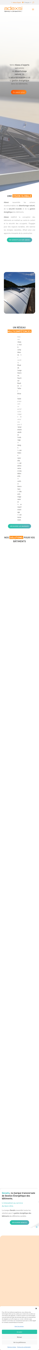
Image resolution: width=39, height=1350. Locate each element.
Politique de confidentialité (24, 1347)
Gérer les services (19, 1326)
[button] (36, 1308)
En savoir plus (19, 92)
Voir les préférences (19, 1342)
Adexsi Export (17, 2)
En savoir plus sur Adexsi (19, 240)
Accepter (19, 1332)
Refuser (19, 1337)
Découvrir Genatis (19, 1222)
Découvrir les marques (19, 526)
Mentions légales (11, 1347)
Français (27, 2)
